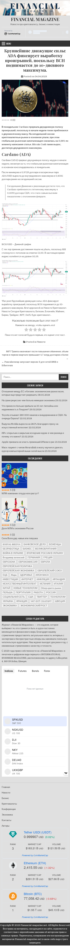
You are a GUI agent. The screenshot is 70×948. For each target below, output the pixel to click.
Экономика (7, 814)
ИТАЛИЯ (58, 583)
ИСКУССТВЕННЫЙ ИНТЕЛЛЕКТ (19, 583)
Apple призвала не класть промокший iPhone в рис (28, 442)
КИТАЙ (6, 588)
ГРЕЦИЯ (47, 557)
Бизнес (5, 798)
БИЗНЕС (27, 549)
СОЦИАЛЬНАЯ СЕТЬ (14, 597)
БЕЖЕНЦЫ (55, 544)
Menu (8, 43)
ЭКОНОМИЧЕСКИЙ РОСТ (33, 605)
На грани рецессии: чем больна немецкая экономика (28, 400)
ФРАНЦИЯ (21, 601)
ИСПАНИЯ (45, 583)
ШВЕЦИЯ (60, 601)
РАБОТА (38, 592)
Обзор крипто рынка (51, 588)
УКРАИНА (8, 601)
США (30, 597)
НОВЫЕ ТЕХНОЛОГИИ (25, 588)
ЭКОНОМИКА (10, 605)
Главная (6, 787)
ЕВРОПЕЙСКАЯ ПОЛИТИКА (17, 566)
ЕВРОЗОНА (9, 562)
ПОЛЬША (8, 592)
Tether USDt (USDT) (37, 832)
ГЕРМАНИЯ (34, 557)
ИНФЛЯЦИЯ (43, 579)
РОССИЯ (51, 592)
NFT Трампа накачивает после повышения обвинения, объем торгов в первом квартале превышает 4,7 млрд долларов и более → (35, 355)
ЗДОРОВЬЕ (26, 575)
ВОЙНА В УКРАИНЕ (13, 553)
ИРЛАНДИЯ (59, 579)
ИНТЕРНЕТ (27, 579)
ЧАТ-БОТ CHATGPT (41, 601)
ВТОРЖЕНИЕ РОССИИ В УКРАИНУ (45, 553)
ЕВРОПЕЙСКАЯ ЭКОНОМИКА (18, 570)
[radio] (26, 330)
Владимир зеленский (13, 557)
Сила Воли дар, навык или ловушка (20, 538)
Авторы (5, 826)
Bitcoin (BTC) (33, 893)
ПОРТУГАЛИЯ (23, 592)
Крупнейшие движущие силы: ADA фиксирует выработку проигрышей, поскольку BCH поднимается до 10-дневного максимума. (35, 60)
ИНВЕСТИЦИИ (10, 579)
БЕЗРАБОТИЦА (11, 549)
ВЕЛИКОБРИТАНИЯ (45, 549)
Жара (13, 575)
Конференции (9, 809)
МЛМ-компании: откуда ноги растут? (20, 493)
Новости (41, 342)
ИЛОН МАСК (42, 575)
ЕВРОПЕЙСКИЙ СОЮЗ (50, 570)
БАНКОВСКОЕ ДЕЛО (35, 544)
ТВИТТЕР (42, 597)
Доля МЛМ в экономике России (17, 528)
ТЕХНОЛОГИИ (57, 597)
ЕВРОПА (45, 562)
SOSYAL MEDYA (11, 544)
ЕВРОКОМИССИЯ (28, 562)
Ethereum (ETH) (35, 863)
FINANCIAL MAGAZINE (35, 19)
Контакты (6, 820)
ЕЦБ (5, 575)
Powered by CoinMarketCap (35, 855)
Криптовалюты (9, 804)
